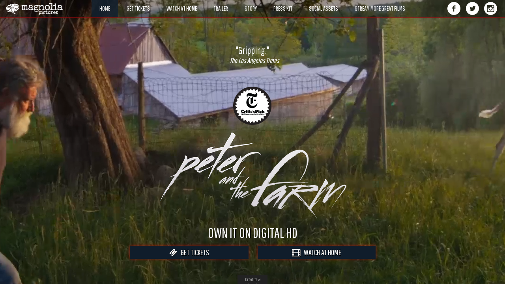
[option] (252, 54)
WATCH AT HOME (320, 252)
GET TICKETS (193, 252)
